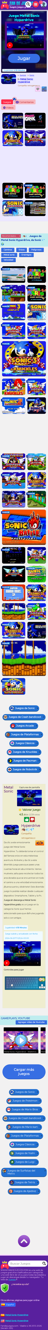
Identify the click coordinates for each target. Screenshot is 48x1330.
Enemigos (26, 255)
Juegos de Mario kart (25, 1126)
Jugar (24, 58)
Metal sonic (9, 255)
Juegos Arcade (25, 725)
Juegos (7, 102)
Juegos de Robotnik (25, 769)
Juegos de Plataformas (25, 734)
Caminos (8, 250)
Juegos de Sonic (25, 708)
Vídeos (9, 107)
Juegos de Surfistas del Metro (21, 1172)
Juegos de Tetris (25, 1182)
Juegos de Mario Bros (25, 1109)
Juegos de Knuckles (25, 751)
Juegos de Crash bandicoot (25, 716)
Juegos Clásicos (25, 743)
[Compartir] (44, 89)
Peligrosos (36, 250)
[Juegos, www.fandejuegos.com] (17, 5)
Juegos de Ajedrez (25, 1191)
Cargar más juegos (24, 1071)
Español (10, 1305)
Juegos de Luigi (24, 1161)
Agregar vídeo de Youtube (31, 1022)
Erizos (21, 250)
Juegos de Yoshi (25, 1153)
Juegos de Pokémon (25, 1100)
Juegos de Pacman (24, 760)
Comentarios (25, 102)
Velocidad (8, 260)
